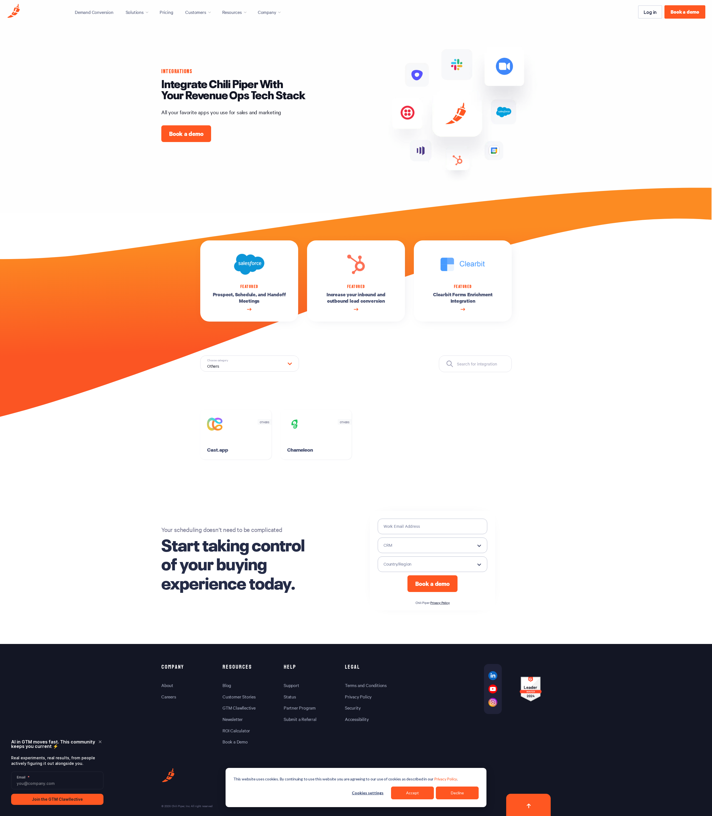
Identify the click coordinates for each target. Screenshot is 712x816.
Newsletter (232, 719)
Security (352, 708)
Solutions (135, 12)
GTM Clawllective (239, 708)
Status (290, 696)
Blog (226, 685)
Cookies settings (368, 792)
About (167, 685)
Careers (168, 696)
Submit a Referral (300, 719)
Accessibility (357, 719)
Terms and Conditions (366, 685)
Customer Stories (239, 696)
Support (291, 685)
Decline (457, 792)
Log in (650, 12)
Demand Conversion (94, 12)
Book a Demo (235, 741)
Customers (195, 12)
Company (267, 12)
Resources (232, 12)
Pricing (166, 12)
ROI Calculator (236, 730)
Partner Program (300, 708)
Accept (412, 792)
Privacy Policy (445, 779)
